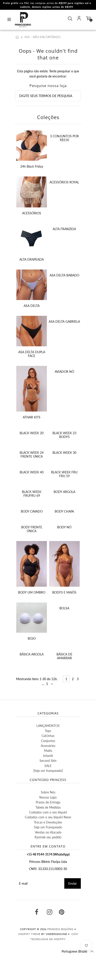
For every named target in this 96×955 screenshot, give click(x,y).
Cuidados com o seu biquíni (48, 812)
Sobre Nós (48, 792)
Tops (48, 731)
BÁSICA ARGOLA (32, 654)
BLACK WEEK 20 (32, 433)
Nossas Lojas (48, 797)
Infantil (48, 756)
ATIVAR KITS (31, 417)
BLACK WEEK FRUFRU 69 (31, 493)
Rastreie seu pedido (48, 837)
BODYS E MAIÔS (64, 592)
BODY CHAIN (64, 511)
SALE (48, 766)
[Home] (18, 37)
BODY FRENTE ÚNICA (31, 529)
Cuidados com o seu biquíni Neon (48, 817)
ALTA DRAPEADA (31, 259)
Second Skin (48, 760)
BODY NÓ (64, 527)
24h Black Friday (31, 166)
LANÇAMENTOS (48, 726)
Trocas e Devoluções (48, 822)
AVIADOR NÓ (64, 371)
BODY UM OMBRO (31, 592)
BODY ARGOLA (64, 492)
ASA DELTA (32, 306)
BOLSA (64, 608)
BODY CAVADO (32, 511)
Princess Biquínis (60, 929)
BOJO (32, 638)
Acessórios (48, 746)
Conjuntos (48, 741)
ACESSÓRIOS (31, 213)
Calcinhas (48, 736)
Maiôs (48, 750)
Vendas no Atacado (48, 832)
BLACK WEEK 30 (64, 452)
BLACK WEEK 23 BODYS (64, 435)
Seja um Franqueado (48, 827)
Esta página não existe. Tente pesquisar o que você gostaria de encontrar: (48, 73)
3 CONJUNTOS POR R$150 (64, 138)
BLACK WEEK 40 (32, 472)
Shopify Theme (29, 934)
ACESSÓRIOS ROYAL (64, 182)
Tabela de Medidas (48, 807)
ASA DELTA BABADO (64, 275)
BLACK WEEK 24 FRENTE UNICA (32, 454)
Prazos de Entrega (48, 802)
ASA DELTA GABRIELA (64, 321)
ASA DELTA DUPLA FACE (31, 354)
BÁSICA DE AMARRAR (64, 656)
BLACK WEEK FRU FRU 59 (64, 474)
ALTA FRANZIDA (64, 229)
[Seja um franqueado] (48, 771)
